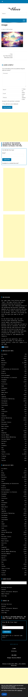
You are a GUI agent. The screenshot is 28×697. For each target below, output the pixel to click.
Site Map (4, 596)
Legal (3, 409)
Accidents (4, 354)
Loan (2, 413)
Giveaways (4, 388)
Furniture (4, 384)
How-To (3, 394)
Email (4, 153)
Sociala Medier (5, 439)
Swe (2, 447)
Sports (3, 443)
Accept (4, 694)
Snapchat (4, 432)
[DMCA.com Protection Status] (5, 347)
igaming (3, 396)
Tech (2, 449)
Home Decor (4, 392)
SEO (2, 430)
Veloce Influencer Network (9, 591)
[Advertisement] (14, 127)
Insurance (4, 403)
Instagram (4, 401)
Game (2, 386)
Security (4, 428)
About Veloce (5, 593)
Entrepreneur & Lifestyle (9, 377)
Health (3, 390)
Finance (3, 381)
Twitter (3, 460)
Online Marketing (6, 418)
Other (3, 420)
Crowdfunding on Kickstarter (10, 369)
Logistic (4, 415)
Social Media (5, 435)
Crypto (3, 371)
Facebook (4, 379)
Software (4, 441)
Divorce (3, 373)
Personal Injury (6, 422)
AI (2, 356)
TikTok (3, 452)
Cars (2, 367)
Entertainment (5, 375)
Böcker (3, 360)
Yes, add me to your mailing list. (10, 104)
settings (20, 690)
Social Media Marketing (8, 437)
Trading (3, 456)
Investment (4, 405)
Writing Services (6, 587)
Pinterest (4, 424)
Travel (3, 458)
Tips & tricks (5, 454)
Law (2, 407)
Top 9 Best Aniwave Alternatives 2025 (7, 55)
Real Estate (5, 426)
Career (3, 364)
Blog (2, 358)
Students (4, 445)
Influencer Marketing (7, 398)
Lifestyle (4, 411)
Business (4, 362)
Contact (3, 589)
